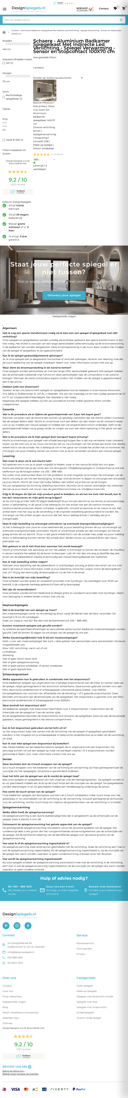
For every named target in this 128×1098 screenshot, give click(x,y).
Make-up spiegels (86, 991)
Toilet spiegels (84, 985)
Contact (7, 985)
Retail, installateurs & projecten (20, 1012)
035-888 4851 (15, 957)
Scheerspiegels (85, 1012)
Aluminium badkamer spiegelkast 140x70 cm (44, 131)
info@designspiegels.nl (81, 468)
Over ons (7, 991)
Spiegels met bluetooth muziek (94, 996)
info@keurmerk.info (93, 489)
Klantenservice (85, 943)
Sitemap (7, 1023)
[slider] (4, 43)
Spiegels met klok (86, 1001)
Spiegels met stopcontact (91, 1007)
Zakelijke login (10, 1017)
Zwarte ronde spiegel (88, 1017)
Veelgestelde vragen (14, 1001)
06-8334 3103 (15, 962)
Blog (5, 1007)
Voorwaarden (84, 948)
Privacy (80, 953)
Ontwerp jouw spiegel (64, 295)
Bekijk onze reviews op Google (20, 1073)
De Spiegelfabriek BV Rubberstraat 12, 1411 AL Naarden (26, 945)
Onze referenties (12, 996)
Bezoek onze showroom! (105, 886)
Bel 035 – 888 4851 (20, 886)
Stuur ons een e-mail (60, 886)
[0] (115, 8)
